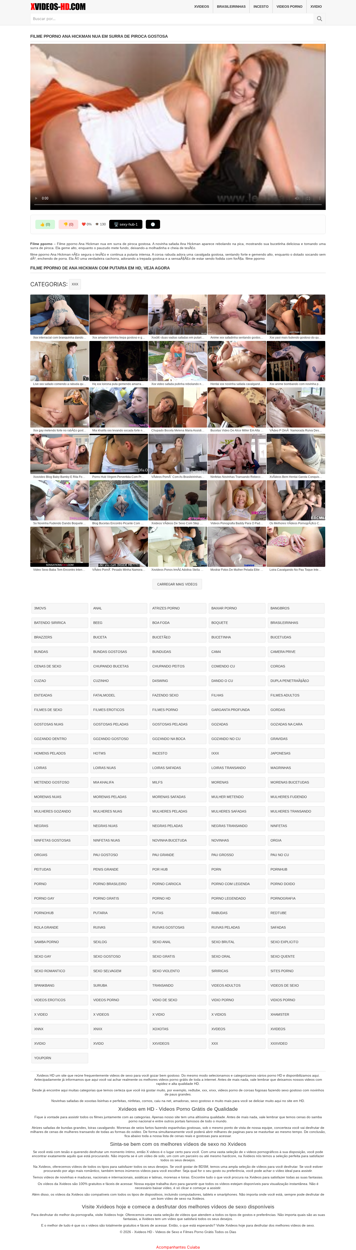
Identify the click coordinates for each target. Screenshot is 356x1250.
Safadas (278, 927)
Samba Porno (46, 942)
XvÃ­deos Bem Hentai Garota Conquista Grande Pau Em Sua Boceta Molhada (296, 477)
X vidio (158, 1014)
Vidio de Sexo (164, 1000)
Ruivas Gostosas (168, 927)
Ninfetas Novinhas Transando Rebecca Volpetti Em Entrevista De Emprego (237, 477)
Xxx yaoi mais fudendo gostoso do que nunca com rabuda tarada (296, 337)
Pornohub (44, 913)
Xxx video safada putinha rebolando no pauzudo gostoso (178, 384)
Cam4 (216, 652)
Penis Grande (105, 869)
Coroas (278, 666)
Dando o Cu (222, 681)
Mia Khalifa (103, 782)
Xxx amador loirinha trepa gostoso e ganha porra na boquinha (119, 337)
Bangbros (280, 608)
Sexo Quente (283, 956)
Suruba (100, 985)
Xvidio (316, 6)
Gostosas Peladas (110, 724)
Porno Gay (44, 898)
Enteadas (43, 695)
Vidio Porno (222, 1000)
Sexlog (100, 942)
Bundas (41, 652)
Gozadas (219, 724)
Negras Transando (229, 826)
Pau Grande (163, 855)
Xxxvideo (279, 1043)
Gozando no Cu (225, 739)
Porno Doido (283, 884)
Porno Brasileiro (110, 884)
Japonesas (280, 753)
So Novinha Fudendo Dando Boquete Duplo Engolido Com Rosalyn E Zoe (59, 523)
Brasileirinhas (231, 6)
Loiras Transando (228, 768)
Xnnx (38, 1029)
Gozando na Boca (168, 739)
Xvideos (201, 6)
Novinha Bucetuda (169, 840)
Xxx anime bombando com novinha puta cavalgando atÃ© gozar (296, 384)
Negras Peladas (167, 826)
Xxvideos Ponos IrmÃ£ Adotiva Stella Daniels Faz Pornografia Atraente (178, 569)
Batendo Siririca (50, 623)
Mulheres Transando (291, 811)
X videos (101, 1014)
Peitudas (42, 869)
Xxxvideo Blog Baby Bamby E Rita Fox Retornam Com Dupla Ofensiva (59, 477)
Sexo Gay (42, 956)
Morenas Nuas (47, 797)
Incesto (261, 6)
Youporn (42, 1058)
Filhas (217, 695)
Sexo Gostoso (107, 956)
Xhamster (280, 1014)
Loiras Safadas (166, 768)
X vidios (218, 1014)
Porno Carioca (166, 884)
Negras (41, 826)
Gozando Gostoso (111, 739)
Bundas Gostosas (110, 652)
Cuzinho (101, 681)
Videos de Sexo (285, 985)
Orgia (276, 840)
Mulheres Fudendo (289, 797)
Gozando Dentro (50, 739)
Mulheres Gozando (52, 811)
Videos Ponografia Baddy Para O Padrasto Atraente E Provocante (237, 523)
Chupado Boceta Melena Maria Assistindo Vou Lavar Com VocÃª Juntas (178, 430)
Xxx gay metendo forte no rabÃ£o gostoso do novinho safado (59, 430)
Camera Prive (283, 652)
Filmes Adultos (285, 695)
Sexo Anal (161, 942)
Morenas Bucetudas (290, 782)
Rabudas (219, 913)
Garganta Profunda (230, 710)
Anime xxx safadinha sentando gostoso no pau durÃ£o (237, 337)
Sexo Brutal (223, 942)
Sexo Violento (166, 971)
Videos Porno (289, 6)
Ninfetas (279, 826)
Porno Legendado (228, 898)
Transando (162, 985)
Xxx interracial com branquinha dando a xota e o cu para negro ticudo (59, 337)
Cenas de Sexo (47, 666)
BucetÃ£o (161, 637)
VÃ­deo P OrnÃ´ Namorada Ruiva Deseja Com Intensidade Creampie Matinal (296, 430)
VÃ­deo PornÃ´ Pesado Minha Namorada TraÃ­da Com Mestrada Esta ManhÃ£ (119, 569)
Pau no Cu (280, 855)
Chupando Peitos (168, 666)
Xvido (98, 1043)
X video (41, 1014)
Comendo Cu (223, 666)
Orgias (40, 855)
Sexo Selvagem (107, 971)
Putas (157, 913)
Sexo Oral (221, 956)
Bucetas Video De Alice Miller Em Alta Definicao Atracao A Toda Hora (237, 430)
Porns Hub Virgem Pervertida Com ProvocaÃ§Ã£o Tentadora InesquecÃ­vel (119, 477)
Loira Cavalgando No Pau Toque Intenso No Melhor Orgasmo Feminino (296, 569)
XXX (75, 284)
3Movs (40, 608)
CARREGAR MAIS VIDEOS (177, 584)
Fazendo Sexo (165, 695)
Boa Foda (161, 623)
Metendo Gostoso (51, 782)
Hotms (99, 753)
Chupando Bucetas (111, 666)
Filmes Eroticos (108, 710)
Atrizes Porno (166, 608)
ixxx (215, 753)
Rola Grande (46, 927)
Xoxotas (160, 1029)
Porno (40, 884)
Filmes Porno (165, 710)
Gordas (278, 710)
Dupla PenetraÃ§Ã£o (290, 681)
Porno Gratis (106, 898)
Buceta (100, 637)
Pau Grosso (222, 855)
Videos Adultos (225, 985)
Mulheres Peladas (169, 811)
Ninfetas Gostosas (52, 840)
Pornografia (283, 898)
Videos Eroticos (49, 1000)
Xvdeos (218, 1029)
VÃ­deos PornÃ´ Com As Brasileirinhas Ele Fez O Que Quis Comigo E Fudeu (178, 477)
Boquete (219, 623)
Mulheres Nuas (107, 811)
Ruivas (99, 927)
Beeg (97, 623)
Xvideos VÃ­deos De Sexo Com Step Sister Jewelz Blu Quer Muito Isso (178, 523)
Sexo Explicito (284, 942)
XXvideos (160, 1043)
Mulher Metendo (227, 797)
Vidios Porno (283, 1000)
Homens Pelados (50, 753)
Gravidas (279, 739)
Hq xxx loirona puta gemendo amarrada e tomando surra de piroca (119, 384)
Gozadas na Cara (286, 724)
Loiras (40, 768)
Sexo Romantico (49, 971)
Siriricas (219, 971)
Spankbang (44, 985)
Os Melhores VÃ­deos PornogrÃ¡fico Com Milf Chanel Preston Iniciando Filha (296, 523)
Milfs (157, 782)
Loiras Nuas (104, 768)
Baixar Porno (224, 608)
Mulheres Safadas (228, 811)
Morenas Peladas (109, 797)
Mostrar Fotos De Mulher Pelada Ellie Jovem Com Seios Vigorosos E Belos (237, 569)
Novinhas (220, 840)
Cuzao (40, 681)
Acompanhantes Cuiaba (178, 1247)
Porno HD (161, 898)
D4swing (160, 681)
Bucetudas (281, 637)
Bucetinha (221, 637)
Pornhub (279, 869)
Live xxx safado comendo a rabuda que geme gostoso (59, 384)
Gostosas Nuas (48, 724)
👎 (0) (68, 224)
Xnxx (97, 1029)
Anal (97, 608)
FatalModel (104, 695)
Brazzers (43, 637)
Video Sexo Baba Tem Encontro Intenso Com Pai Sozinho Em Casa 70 (59, 569)
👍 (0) (45, 224)
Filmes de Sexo (48, 710)
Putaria (100, 913)
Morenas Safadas (169, 797)
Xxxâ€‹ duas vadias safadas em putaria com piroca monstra (178, 337)
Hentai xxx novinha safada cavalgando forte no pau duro (237, 384)
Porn (216, 869)
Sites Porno (282, 971)
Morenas (219, 782)
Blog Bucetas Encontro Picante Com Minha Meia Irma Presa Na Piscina (119, 523)
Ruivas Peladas (225, 927)
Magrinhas (281, 768)
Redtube (278, 913)
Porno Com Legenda (230, 884)
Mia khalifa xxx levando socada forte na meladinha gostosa (119, 430)
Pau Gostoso (105, 855)
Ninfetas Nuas (106, 840)
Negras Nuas (105, 826)
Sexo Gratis (163, 956)
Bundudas (161, 652)
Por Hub (160, 869)
